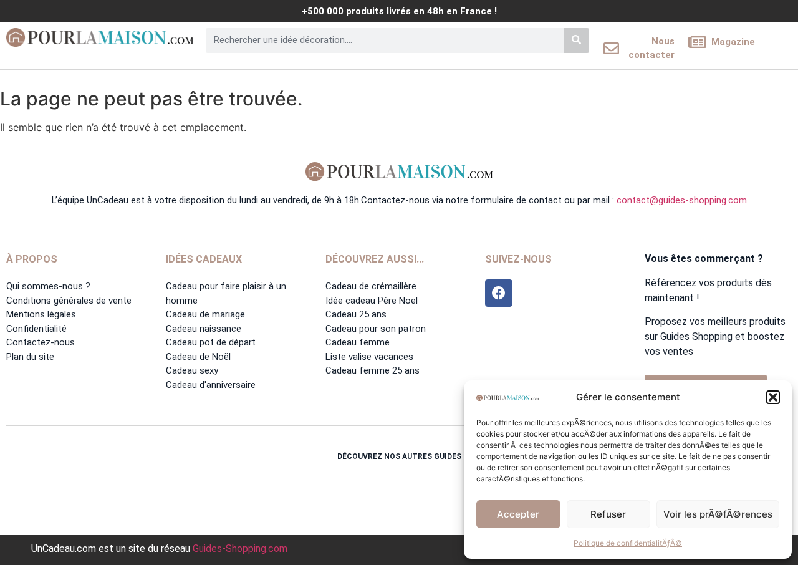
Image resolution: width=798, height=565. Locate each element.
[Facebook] (498, 293)
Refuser (608, 514)
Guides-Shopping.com (240, 548)
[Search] (576, 40)
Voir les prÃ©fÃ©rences (717, 514)
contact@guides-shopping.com (682, 200)
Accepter (518, 514)
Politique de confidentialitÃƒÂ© (628, 543)
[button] (773, 397)
